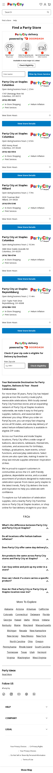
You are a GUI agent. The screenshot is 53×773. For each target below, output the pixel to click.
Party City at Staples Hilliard (14, 187)
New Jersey (12, 636)
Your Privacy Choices (18, 746)
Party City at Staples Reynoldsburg (14, 290)
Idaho (27, 619)
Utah (32, 652)
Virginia (11, 657)
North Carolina (17, 641)
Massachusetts (43, 625)
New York (41, 636)
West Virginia (39, 657)
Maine (17, 625)
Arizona (20, 609)
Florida (46, 614)
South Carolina (42, 646)
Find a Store (6, 20)
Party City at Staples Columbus (14, 83)
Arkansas (31, 609)
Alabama (8, 609)
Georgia (8, 619)
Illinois (35, 619)
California (44, 609)
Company (11, 718)
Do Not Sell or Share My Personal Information (28, 755)
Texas (24, 652)
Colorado (8, 614)
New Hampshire (38, 630)
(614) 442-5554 (9, 151)
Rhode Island (25, 646)
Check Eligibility (38, 365)
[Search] (48, 12)
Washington (23, 657)
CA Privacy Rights (36, 746)
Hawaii (17, 619)
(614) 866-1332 (9, 307)
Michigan (11, 630)
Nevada (23, 630)
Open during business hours (14, 89)
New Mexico (27, 636)
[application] (39, 74)
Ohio (30, 641)
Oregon (39, 641)
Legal (8, 729)
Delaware (35, 614)
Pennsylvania (9, 646)
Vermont (41, 652)
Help (15, 20)
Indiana (45, 619)
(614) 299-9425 (9, 100)
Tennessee (12, 652)
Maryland (28, 625)
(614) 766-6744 (9, 255)
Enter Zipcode (9, 361)
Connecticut (21, 614)
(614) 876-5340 (9, 203)
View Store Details (26, 123)
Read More (7, 674)
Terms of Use (28, 759)
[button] (3, 4)
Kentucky (6, 625)
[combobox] (26, 12)
